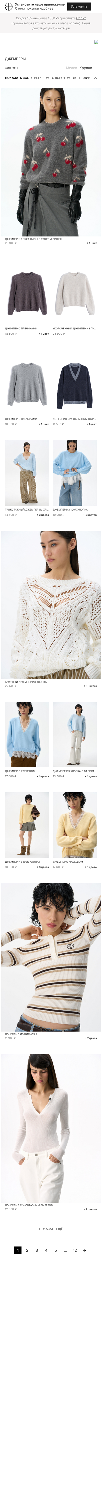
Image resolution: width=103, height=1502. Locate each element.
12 (75, 1250)
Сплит (81, 18)
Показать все (17, 78)
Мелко (71, 68)
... (65, 1250)
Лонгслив (81, 78)
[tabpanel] (27, 292)
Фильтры (11, 68)
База (97, 78)
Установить (79, 6)
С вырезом (40, 78)
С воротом (61, 78)
